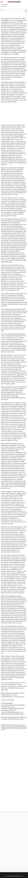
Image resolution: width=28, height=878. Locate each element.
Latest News (4, 4)
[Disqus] (14, 751)
